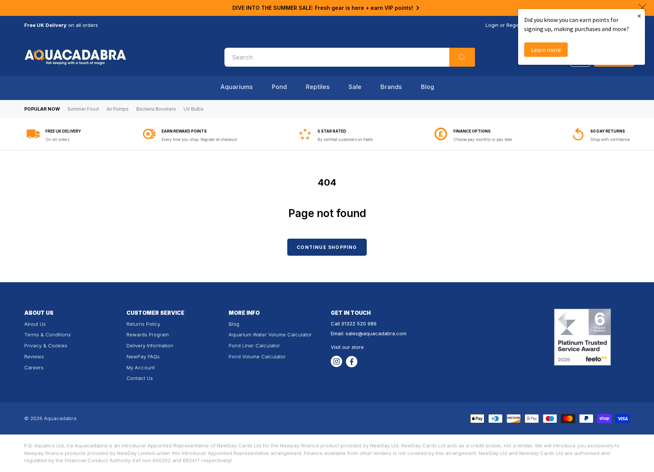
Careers (34, 367)
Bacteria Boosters (156, 109)
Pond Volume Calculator (257, 356)
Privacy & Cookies (45, 345)
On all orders (57, 139)
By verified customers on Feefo (345, 139)
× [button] (639, 15)
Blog (427, 87)
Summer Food (83, 109)
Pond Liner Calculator (254, 345)
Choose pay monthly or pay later (482, 139)
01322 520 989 (359, 323)
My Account (140, 367)
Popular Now (42, 109)
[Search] (462, 57)
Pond (279, 87)
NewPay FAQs (143, 356)
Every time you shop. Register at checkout (199, 139)
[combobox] (349, 57)
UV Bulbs (194, 109)
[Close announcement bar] (642, 7)
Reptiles (318, 87)
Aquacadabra (60, 418)
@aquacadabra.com (382, 333)
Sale (355, 87)
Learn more (546, 49)
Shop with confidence (610, 139)
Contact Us (139, 378)
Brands (391, 87)
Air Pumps (117, 109)
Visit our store (347, 347)
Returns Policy (143, 324)
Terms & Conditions (47, 334)
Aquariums (236, 87)
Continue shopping (327, 247)
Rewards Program (147, 334)
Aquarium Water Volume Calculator (270, 334)
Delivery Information (149, 345)
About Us (35, 324)
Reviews (34, 356)
